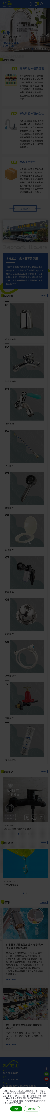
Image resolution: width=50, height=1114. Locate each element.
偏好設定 (32, 1108)
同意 (16, 1108)
